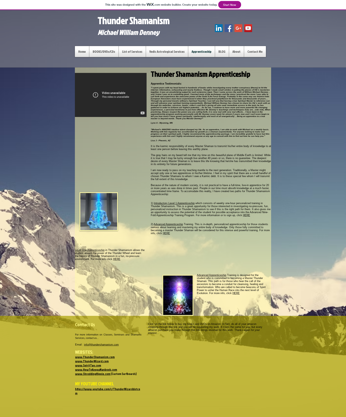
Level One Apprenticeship (90, 250)
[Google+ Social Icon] (238, 28)
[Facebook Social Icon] (228, 28)
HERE (116, 259)
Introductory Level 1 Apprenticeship (174, 203)
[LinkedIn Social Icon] (219, 28)
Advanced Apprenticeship (168, 224)
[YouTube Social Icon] (248, 28)
